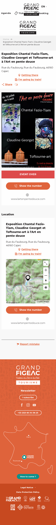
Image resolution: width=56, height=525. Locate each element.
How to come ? (28, 476)
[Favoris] (27, 7)
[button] (34, 6)
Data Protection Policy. (28, 492)
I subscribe (28, 397)
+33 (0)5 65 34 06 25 (28, 412)
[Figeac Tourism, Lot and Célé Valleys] (31, 12)
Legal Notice (26, 487)
